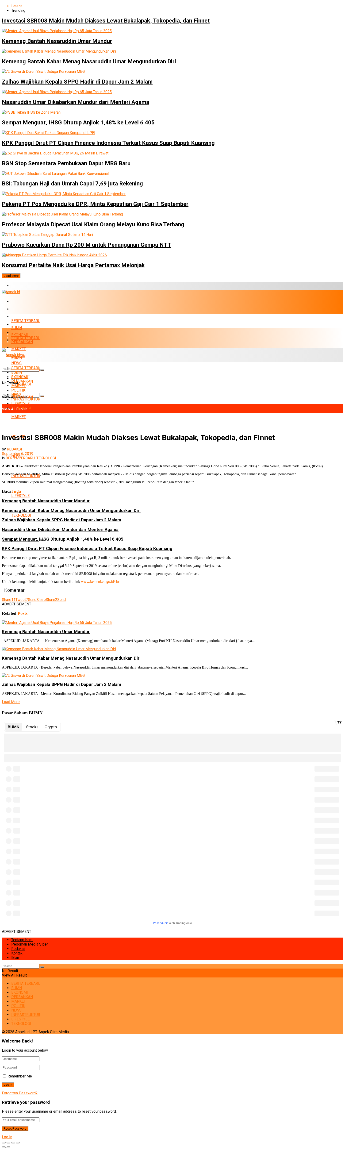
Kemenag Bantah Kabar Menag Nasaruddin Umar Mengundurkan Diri (89, 61)
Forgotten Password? (20, 1093)
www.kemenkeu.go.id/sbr (100, 582)
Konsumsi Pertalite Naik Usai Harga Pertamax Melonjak (73, 265)
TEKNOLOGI (21, 515)
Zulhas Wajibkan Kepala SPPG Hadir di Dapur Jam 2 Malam (77, 81)
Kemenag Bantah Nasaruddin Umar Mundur (57, 41)
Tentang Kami (22, 940)
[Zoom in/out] (18, 1142)
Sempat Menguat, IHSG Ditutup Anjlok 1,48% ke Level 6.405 (78, 122)
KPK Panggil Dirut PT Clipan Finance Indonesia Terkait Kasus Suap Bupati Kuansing (108, 143)
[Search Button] (42, 396)
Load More (11, 275)
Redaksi (18, 948)
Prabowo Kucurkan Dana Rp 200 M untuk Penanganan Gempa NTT (86, 245)
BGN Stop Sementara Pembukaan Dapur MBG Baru (66, 163)
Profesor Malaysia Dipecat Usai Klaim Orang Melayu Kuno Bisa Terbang (93, 224)
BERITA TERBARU (25, 286)
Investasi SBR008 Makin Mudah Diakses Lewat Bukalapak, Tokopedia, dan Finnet (106, 20)
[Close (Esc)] (4, 1142)
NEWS (16, 394)
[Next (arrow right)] (8, 1147)
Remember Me (20, 1076)
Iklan (15, 957)
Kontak (17, 953)
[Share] (8, 1142)
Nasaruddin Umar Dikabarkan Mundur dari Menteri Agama (75, 102)
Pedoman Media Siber (29, 944)
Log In (7, 1137)
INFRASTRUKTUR (25, 399)
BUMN (16, 328)
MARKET (18, 317)
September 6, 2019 (17, 453)
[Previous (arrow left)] (4, 1147)
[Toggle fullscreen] (13, 1142)
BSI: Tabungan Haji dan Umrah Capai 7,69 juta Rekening (72, 183)
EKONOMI (19, 301)
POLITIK (18, 390)
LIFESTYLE (20, 495)
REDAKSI (14, 449)
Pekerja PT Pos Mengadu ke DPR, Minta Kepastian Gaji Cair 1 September (95, 204)
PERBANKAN (22, 309)
